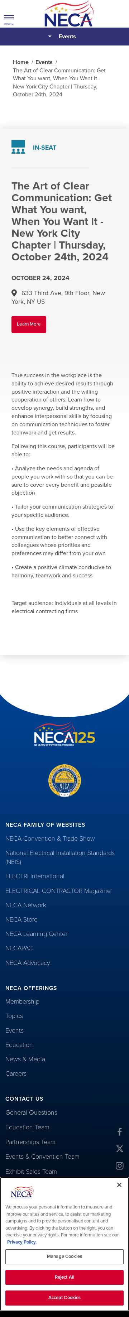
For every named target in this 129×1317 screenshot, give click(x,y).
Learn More (31, 327)
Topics (14, 1016)
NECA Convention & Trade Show (50, 838)
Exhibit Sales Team (31, 1172)
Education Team (27, 1127)
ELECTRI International (34, 876)
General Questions (31, 1112)
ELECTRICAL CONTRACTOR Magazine (58, 891)
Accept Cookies (64, 1298)
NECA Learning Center (36, 934)
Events (67, 36)
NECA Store (21, 919)
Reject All (64, 1277)
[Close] (119, 1185)
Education (19, 1045)
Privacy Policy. (22, 1242)
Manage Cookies (64, 1256)
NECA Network (25, 905)
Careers (16, 1073)
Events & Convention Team (42, 1156)
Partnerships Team (30, 1142)
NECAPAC (19, 948)
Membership (22, 1001)
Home (21, 62)
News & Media (25, 1059)
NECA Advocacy (27, 963)
